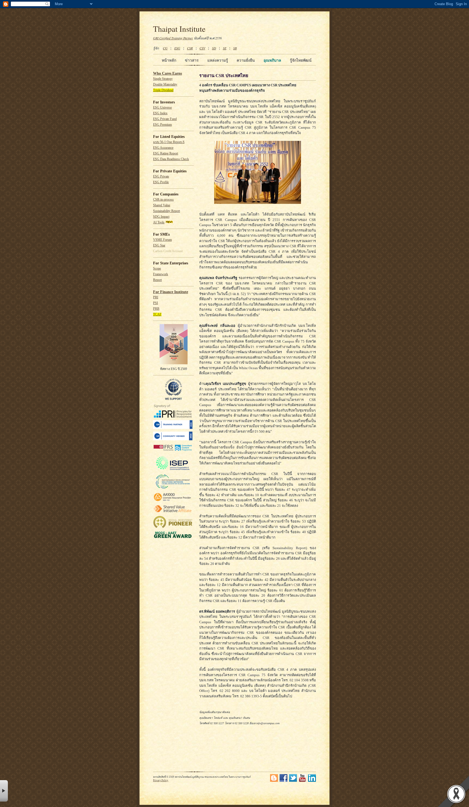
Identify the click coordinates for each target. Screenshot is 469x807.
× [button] (4, 791)
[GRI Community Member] (172, 439)
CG (165, 48)
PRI (155, 297)
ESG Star (159, 245)
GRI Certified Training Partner (173, 38)
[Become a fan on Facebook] (283, 780)
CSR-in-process (163, 199)
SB (235, 48)
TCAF (157, 314)
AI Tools (158, 222)
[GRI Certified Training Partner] (172, 427)
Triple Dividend (163, 90)
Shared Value (161, 205)
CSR (190, 48)
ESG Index (160, 113)
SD (214, 48)
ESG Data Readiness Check (171, 159)
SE (224, 48)
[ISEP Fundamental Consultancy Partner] (172, 470)
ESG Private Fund (165, 119)
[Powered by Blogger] (274, 780)
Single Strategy (163, 79)
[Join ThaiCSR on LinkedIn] (312, 780)
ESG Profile (161, 182)
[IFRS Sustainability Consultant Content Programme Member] (172, 451)
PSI (155, 303)
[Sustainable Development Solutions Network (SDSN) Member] (172, 488)
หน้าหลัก (169, 60)
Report (157, 280)
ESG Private (161, 176)
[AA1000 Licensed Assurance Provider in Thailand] (172, 501)
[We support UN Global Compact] (173, 399)
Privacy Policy (160, 780)
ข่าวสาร (192, 60)
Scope (157, 268)
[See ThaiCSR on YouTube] (302, 780)
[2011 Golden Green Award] (172, 538)
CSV (202, 48)
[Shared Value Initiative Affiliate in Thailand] (172, 512)
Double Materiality (165, 84)
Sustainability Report (166, 211)
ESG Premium (162, 124)
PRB (156, 309)
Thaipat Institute (179, 28)
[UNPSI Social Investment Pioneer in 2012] (172, 527)
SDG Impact (161, 217)
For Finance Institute (170, 292)
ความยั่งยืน (246, 60)
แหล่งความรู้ (217, 60)
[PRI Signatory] (172, 416)
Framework (160, 274)
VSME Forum (162, 240)
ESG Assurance (163, 148)
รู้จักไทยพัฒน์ (301, 60)
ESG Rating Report (165, 153)
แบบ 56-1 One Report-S (169, 142)
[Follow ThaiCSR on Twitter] (293, 780)
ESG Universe (162, 107)
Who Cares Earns (167, 73)
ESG (177, 48)
